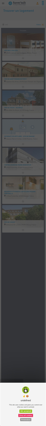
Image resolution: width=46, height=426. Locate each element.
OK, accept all (25, 411)
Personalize (25, 420)
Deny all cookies (25, 415)
